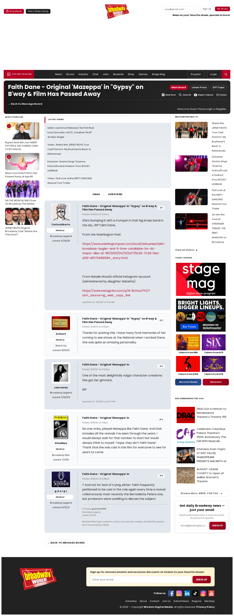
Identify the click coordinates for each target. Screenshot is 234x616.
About (143, 601)
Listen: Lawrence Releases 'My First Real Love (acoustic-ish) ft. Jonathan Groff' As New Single (71, 132)
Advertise (131, 601)
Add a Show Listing (38, 11)
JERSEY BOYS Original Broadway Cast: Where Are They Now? (21, 223)
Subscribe (115, 194)
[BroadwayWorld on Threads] (203, 593)
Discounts (216, 381)
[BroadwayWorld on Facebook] (171, 593)
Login (213, 74)
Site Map (209, 601)
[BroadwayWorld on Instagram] (179, 593)
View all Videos (185, 250)
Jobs (106, 74)
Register (196, 74)
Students (118, 74)
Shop (131, 74)
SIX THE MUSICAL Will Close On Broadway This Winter (20, 194)
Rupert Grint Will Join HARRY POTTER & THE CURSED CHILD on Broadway (21, 137)
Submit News (181, 601)
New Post (170, 95)
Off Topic (218, 87)
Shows (70, 74)
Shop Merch (15, 11)
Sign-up (207, 8)
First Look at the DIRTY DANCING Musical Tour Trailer (219, 199)
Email (96, 194)
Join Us (166, 601)
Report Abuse (205, 95)
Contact (154, 601)
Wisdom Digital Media (158, 607)
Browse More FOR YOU (199, 493)
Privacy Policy (205, 607)
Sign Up (201, 579)
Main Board (178, 87)
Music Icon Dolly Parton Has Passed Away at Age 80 (21, 166)
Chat (95, 74)
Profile (60, 230)
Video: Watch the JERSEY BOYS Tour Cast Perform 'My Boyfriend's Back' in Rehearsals (69, 149)
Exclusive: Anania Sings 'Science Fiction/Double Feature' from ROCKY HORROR (69, 166)
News (58, 74)
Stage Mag (158, 74)
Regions (196, 601)
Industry (83, 74)
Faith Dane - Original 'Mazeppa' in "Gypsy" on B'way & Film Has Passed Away (119, 207)
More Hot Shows (188, 381)
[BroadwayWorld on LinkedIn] (187, 593)
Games (143, 74)
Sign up (217, 525)
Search (187, 95)
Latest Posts (199, 87)
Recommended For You (189, 398)
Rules (223, 95)
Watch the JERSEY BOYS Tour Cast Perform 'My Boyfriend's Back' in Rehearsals (219, 137)
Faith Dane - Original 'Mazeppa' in (105, 364)
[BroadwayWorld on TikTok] (195, 593)
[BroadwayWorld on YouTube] (211, 593)
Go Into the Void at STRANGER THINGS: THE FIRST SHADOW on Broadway (219, 228)
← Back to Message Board (25, 104)
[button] (226, 74)
